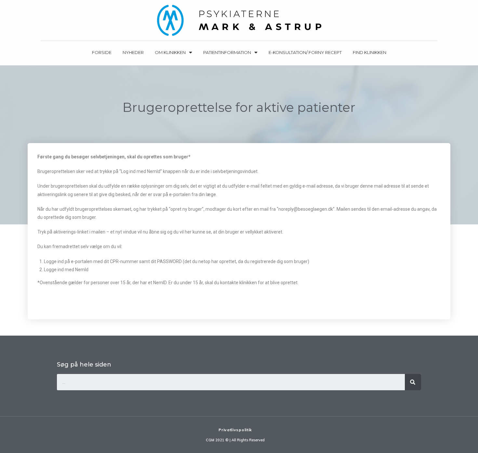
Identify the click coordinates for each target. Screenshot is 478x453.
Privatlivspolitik (235, 429)
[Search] (413, 382)
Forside (102, 52)
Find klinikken (369, 52)
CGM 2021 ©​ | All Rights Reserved (235, 440)
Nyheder (133, 52)
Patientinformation (227, 52)
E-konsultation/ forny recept (305, 52)
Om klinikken (170, 52)
